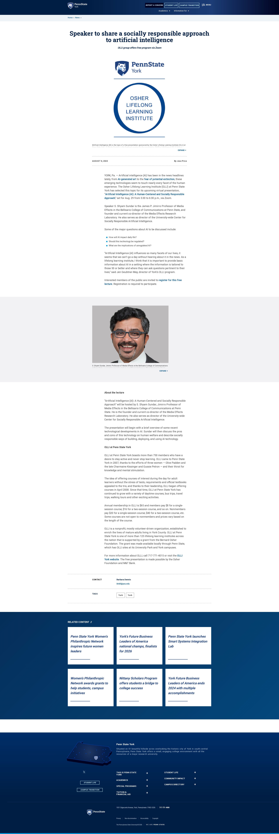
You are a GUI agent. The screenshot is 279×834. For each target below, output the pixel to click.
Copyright (155, 818)
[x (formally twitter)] (84, 772)
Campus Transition (189, 5)
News (77, 18)
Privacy (118, 818)
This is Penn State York (126, 773)
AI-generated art (127, 179)
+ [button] (147, 773)
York (120, 595)
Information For (180, 11)
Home (70, 18)
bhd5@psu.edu (123, 584)
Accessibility (144, 818)
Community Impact (174, 778)
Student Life (171, 5)
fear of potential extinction (159, 179)
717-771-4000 (164, 807)
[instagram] (89, 772)
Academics (163, 11)
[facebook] (78, 772)
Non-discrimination (131, 818)
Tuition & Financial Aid (123, 793)
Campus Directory (174, 784)
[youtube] (100, 772)
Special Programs (126, 786)
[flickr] (95, 772)
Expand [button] (181, 150)
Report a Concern (154, 5)
